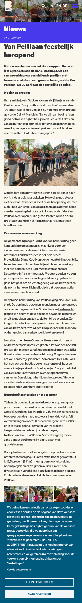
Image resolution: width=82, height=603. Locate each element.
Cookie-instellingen (39, 582)
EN (58, 6)
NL (52, 6)
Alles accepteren (39, 593)
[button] (41, 185)
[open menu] (75, 6)
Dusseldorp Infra (14, 273)
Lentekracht (66, 309)
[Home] (8, 9)
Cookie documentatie (19, 569)
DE (64, 6)
